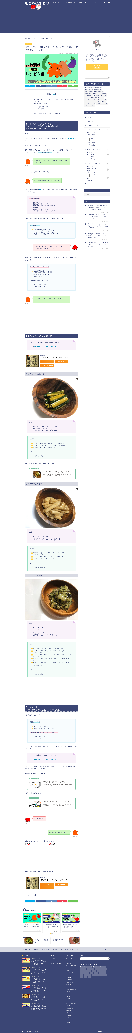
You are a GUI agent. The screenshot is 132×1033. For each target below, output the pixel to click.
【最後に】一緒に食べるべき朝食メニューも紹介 (46, 113)
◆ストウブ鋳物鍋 (99, 91)
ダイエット (92, 174)
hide (54, 94)
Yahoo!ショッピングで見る (47, 365)
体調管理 (98, 170)
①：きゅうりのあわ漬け (41, 106)
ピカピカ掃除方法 (98, 134)
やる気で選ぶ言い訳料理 (97, 149)
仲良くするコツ (98, 132)
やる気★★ (98, 154)
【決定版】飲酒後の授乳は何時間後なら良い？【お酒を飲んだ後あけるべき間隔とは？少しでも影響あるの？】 (97, 207)
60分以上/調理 (89, 91)
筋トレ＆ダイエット (84, 2)
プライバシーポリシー (28, 1031)
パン (87, 99)
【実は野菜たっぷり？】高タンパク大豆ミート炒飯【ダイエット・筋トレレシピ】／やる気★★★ (97, 244)
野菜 (34, 895)
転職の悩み (98, 121)
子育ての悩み (98, 145)
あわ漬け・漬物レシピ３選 (40, 103)
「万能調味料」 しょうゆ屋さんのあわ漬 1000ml (54, 357)
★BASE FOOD (89, 95)
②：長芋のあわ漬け (40, 108)
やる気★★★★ (98, 158)
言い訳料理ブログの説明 (97, 125)
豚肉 (93, 103)
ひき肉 (104, 95)
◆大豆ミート (97, 93)
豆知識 (98, 180)
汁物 (104, 99)
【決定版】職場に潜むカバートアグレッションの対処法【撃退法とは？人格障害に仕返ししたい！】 (97, 216)
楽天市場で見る (61, 361)
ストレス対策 (97, 2)
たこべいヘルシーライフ (97, 163)
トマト (101, 97)
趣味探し (92, 138)
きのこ (97, 95)
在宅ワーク (98, 120)
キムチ (87, 97)
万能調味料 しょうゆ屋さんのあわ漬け (45, 346)
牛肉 (87, 101)
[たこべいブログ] (37, 9)
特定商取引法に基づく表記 (56, 964)
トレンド (97, 183)
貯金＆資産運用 (70, 2)
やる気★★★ (98, 156)
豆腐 (87, 103)
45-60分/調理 (98, 89)
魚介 (105, 103)
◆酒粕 (105, 93)
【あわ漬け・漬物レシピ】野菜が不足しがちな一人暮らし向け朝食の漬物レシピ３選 (53, 100)
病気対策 (98, 166)
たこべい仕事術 (97, 117)
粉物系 (99, 101)
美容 (98, 178)
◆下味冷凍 (88, 93)
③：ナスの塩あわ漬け (41, 110)
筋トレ (91, 176)
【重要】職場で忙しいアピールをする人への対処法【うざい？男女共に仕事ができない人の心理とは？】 (97, 225)
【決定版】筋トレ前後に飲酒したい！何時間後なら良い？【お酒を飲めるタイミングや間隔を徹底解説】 (97, 235)
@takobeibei (70, 138)
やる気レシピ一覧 (58, 2)
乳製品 (93, 99)
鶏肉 (87, 105)
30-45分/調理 (89, 89)
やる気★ (98, 152)
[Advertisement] (66, 22)
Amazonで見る (47, 361)
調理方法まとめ (28, 43)
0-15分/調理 (28, 895)
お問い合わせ (53, 958)
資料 (40, 189)
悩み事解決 (92, 140)
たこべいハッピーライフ (97, 129)
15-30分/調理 (98, 87)
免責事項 (37, 1031)
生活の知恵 (98, 144)
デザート (94, 97)
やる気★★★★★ (98, 159)
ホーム (47, 2)
